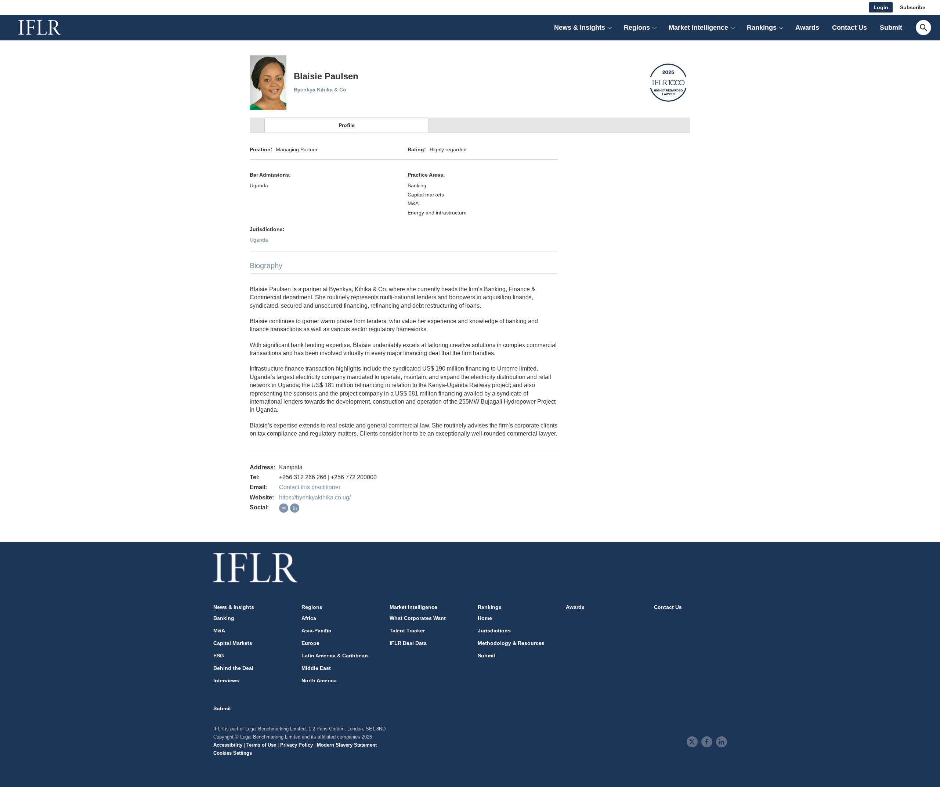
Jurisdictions (494, 630)
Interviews (226, 680)
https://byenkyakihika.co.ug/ (315, 497)
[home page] (47, 27)
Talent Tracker (407, 630)
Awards (807, 27)
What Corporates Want (418, 618)
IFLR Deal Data (408, 643)
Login (881, 7)
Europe (310, 643)
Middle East (316, 668)
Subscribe (912, 7)
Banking (223, 618)
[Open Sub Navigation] (609, 27)
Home (485, 618)
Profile (347, 125)
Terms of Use (261, 745)
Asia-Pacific (316, 630)
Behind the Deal (233, 668)
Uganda (259, 240)
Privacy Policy (296, 745)
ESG (218, 655)
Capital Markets (232, 643)
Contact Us (849, 27)
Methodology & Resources (511, 643)
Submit (891, 27)
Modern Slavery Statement (347, 745)
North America (319, 680)
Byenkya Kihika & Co (320, 90)
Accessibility (227, 745)
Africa (308, 618)
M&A (219, 630)
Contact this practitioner (309, 487)
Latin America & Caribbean (334, 655)
